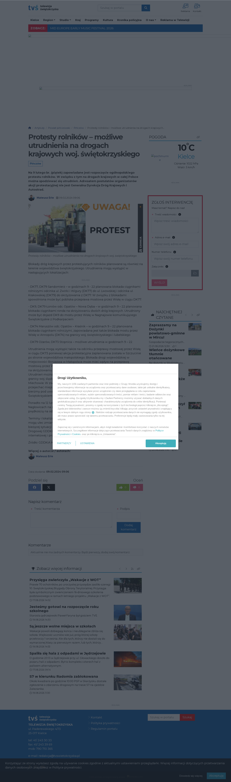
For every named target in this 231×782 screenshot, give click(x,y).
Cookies (76, 434)
